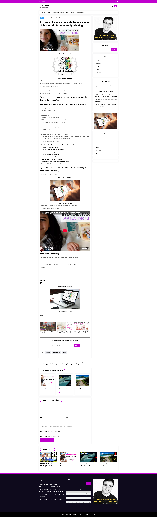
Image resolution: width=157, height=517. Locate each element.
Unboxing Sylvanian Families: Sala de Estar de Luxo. (53, 157)
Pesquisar (105, 45)
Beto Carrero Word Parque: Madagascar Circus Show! (53, 164)
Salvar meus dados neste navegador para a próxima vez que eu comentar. (57, 426)
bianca (44, 387)
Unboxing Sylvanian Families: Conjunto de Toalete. (52, 149)
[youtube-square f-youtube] (117, 1)
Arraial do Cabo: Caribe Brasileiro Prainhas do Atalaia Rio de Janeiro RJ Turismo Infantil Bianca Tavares (82, 389)
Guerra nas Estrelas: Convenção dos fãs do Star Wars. (53, 152)
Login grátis (92, 6)
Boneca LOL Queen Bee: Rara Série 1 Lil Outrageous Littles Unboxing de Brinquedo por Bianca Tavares (53, 364)
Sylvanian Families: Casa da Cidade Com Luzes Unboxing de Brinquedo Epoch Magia (47, 333)
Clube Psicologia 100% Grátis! (65, 54)
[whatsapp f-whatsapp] (115, 1)
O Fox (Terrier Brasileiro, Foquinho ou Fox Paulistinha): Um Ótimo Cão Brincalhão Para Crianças (47, 389)
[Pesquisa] (110, 6)
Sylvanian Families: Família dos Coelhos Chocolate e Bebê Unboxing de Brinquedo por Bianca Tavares (81, 333)
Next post (68, 360)
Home (64, 6)
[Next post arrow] (89, 363)
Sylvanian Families (54, 17)
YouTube (100, 6)
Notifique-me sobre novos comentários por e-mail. (50, 431)
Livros (85, 6)
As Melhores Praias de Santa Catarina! (50, 147)
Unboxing (60, 17)
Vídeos (42, 453)
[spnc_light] (112, 6)
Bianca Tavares (45, 5)
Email (67, 417)
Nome (41, 417)
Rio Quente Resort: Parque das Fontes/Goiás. (51, 159)
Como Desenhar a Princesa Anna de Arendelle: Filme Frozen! (55, 161)
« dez (78, 507)
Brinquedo (49, 17)
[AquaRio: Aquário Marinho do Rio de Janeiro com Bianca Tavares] (65, 380)
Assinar (76, 345)
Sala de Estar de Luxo (55, 86)
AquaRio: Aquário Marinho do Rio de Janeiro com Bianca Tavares (63, 389)
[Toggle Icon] (115, 6)
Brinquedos (72, 6)
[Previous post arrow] (40, 363)
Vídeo (42, 17)
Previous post (61, 360)
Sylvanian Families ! (45, 271)
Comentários (42, 405)
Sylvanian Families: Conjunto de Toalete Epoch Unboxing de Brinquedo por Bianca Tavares (64, 333)
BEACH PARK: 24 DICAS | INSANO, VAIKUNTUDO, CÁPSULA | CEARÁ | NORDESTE (47, 465)
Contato (79, 6)
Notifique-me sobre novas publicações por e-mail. (50, 436)
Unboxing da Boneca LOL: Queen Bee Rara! (51, 154)
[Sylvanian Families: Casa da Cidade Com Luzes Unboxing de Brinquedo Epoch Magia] (48, 326)
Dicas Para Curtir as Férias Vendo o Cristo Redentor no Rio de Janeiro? (57, 145)
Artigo (62, 453)
